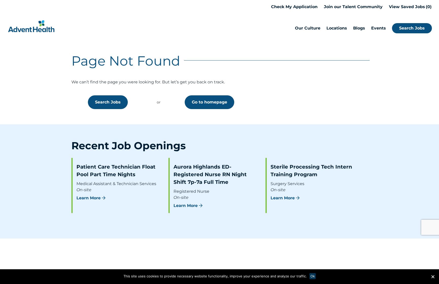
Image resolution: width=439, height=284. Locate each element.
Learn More (88, 198)
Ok (312, 276)
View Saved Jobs (409, 6)
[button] (432, 276)
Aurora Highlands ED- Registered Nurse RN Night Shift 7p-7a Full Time (210, 174)
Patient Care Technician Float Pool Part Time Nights (115, 170)
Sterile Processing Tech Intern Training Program (311, 170)
